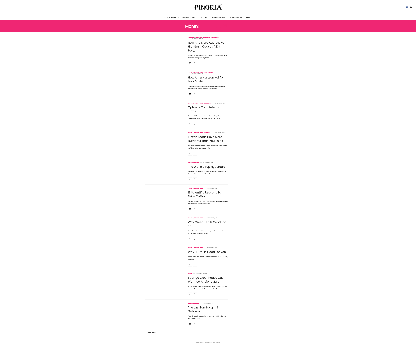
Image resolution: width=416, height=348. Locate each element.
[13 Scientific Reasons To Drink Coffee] (190, 209)
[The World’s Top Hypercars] (190, 179)
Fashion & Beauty (171, 17)
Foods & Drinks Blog (195, 72)
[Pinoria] (208, 7)
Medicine (191, 37)
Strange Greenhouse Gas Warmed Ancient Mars (205, 280)
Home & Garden (236, 17)
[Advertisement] (253, 72)
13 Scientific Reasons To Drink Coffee (204, 194)
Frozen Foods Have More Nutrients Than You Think (205, 139)
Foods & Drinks (188, 17)
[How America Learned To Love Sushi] (190, 94)
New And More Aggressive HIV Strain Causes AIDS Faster (206, 47)
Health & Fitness (218, 17)
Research (198, 37)
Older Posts (151, 333)
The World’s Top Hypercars (206, 167)
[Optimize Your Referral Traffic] (190, 124)
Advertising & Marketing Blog (199, 103)
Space (190, 273)
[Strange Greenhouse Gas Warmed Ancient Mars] (190, 294)
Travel (248, 17)
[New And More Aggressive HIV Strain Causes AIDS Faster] (190, 63)
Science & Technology (211, 37)
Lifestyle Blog (209, 72)
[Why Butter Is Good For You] (190, 264)
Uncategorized (193, 162)
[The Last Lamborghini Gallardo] (190, 324)
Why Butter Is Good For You (207, 252)
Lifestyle (203, 17)
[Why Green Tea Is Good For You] (190, 239)
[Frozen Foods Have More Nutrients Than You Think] (190, 153)
